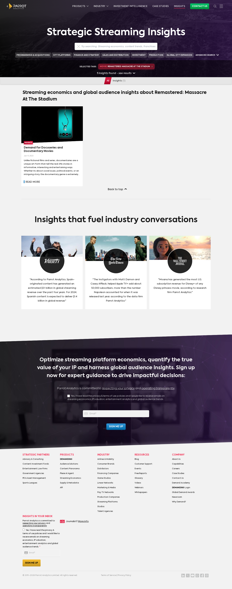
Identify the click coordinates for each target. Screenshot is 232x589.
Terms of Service (108, 575)
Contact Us (199, 6)
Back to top (115, 189)
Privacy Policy (124, 575)
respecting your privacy (118, 388)
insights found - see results (114, 73)
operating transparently (157, 388)
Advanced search (205, 55)
